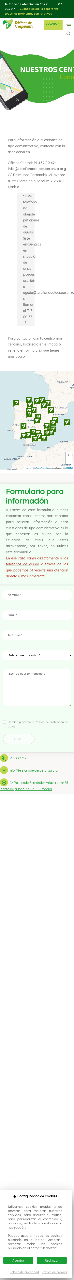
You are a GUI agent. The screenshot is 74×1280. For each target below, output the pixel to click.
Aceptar (18, 1260)
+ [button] (68, 455)
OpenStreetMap (43, 468)
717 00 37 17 (17, 758)
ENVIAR (18, 738)
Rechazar (52, 1260)
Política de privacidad (24, 1272)
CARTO (69, 468)
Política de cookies (54, 1272)
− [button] (68, 460)
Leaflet (28, 468)
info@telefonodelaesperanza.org (33, 770)
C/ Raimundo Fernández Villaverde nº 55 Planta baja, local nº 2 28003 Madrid (34, 786)
